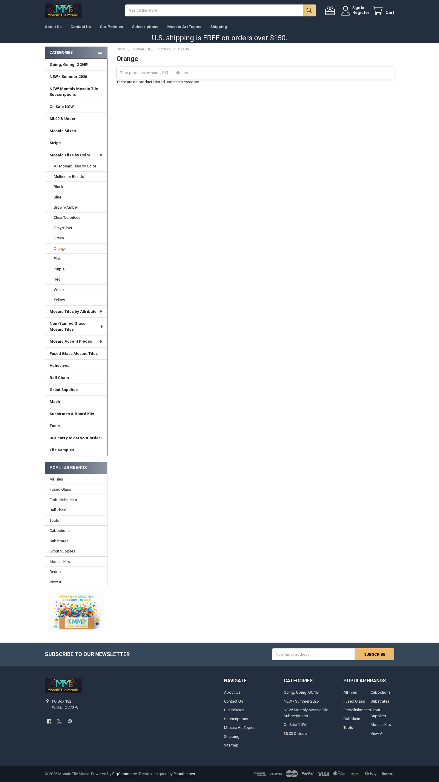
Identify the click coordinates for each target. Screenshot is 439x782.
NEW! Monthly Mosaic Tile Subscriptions (74, 92)
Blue (57, 197)
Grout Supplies (64, 389)
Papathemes (184, 774)
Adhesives (59, 365)
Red (57, 279)
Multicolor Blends (69, 176)
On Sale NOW (62, 106)
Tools (55, 426)
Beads (55, 571)
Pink (57, 258)
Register (360, 12)
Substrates (59, 541)
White (59, 289)
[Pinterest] (69, 721)
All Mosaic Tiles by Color (75, 166)
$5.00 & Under (63, 118)
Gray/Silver (63, 228)
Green (59, 238)
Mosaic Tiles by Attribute (73, 311)
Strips (55, 143)
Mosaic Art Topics (184, 26)
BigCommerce (124, 774)
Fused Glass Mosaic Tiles (74, 353)
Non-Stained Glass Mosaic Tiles (67, 326)
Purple (59, 269)
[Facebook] (49, 721)
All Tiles (56, 479)
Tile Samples (62, 450)
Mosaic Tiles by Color (70, 155)
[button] (76, 612)
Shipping (218, 26)
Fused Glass (60, 489)
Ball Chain (59, 377)
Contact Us (80, 26)
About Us (53, 26)
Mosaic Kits (60, 561)
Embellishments (63, 500)
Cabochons (60, 530)
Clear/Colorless (67, 217)
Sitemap (231, 745)
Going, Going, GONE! (69, 64)
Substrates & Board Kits (72, 414)
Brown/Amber (66, 207)
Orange (60, 248)
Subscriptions (145, 26)
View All (56, 582)
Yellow (59, 300)
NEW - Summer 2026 (68, 76)
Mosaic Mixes (63, 131)
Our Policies (111, 26)
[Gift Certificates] (331, 11)
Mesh (55, 401)
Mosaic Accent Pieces (71, 341)
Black (58, 186)
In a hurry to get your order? (76, 438)
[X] (59, 721)
